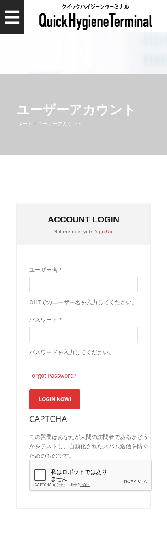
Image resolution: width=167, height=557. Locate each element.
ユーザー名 (45, 269)
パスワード (45, 319)
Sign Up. (104, 231)
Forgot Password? (52, 375)
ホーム (25, 123)
